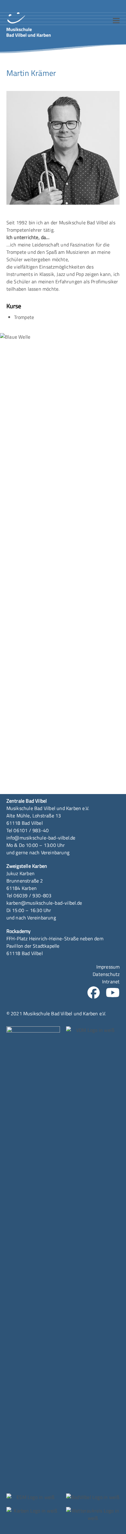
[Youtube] (113, 994)
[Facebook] (93, 994)
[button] (116, 20)
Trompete (24, 317)
